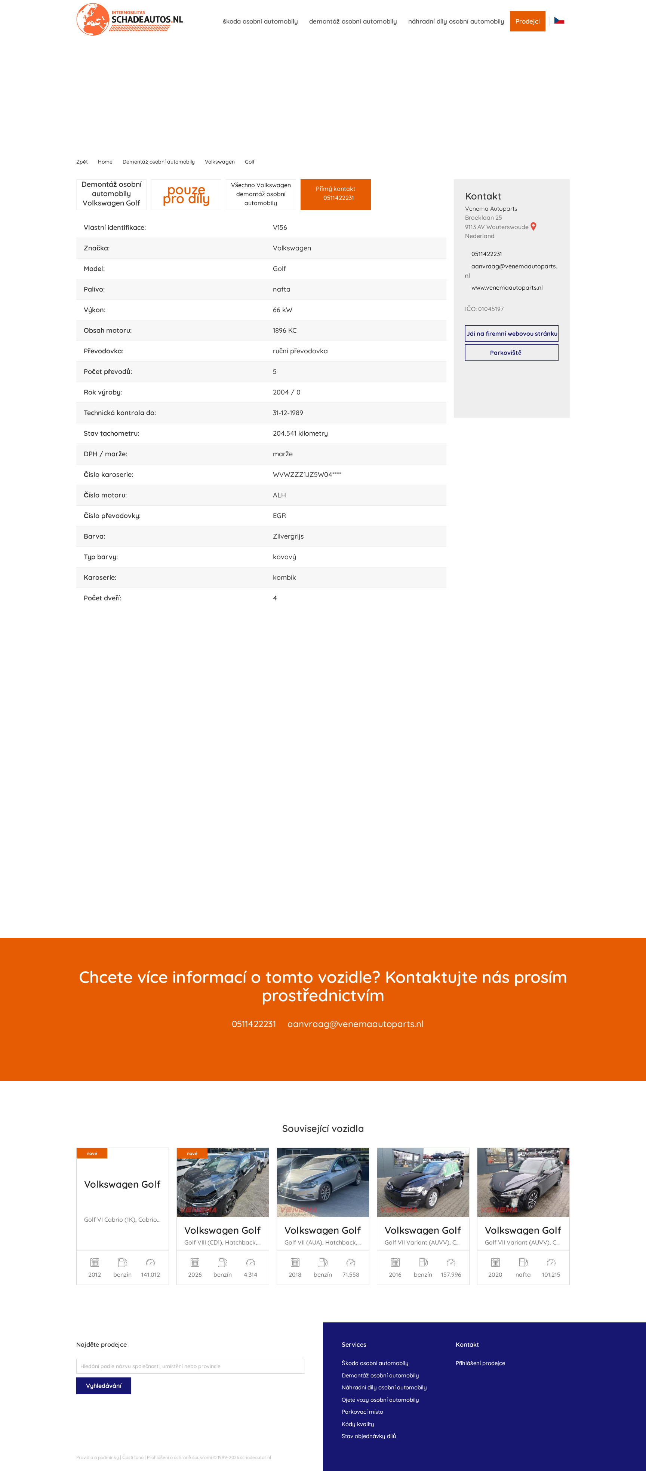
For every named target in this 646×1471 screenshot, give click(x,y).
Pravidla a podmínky (97, 1457)
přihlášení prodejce (480, 1363)
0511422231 (486, 254)
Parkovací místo (362, 1411)
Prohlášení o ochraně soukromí (179, 1457)
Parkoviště (506, 352)
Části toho (133, 1457)
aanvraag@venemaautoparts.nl (355, 1023)
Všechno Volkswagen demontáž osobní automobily (261, 194)
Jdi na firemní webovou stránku (512, 333)
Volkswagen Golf (122, 1184)
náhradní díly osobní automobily (456, 21)
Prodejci (528, 21)
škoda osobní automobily (260, 21)
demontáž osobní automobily (353, 21)
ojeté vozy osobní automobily (380, 1399)
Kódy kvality (358, 1424)
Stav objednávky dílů (369, 1436)
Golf (250, 161)
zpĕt (82, 161)
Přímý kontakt (336, 193)
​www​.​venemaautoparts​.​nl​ (507, 287)
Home (105, 161)
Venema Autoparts (491, 208)
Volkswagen (220, 161)
